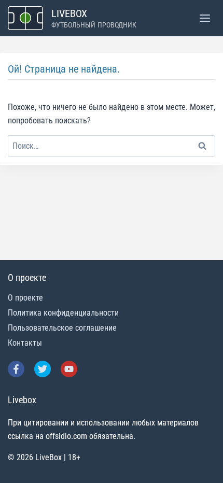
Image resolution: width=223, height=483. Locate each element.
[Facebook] (16, 369)
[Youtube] (69, 369)
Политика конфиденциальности (63, 313)
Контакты (25, 343)
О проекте (25, 298)
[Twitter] (42, 369)
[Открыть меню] (204, 18)
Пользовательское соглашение (62, 328)
